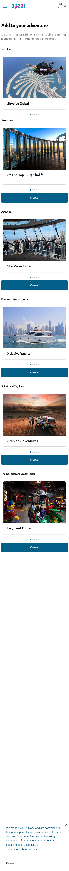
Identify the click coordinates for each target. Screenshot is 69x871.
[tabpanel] (34, 83)
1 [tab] (30, 114)
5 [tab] (38, 114)
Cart (63, 6)
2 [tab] (32, 114)
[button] (12, 863)
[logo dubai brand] (18, 6)
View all (34, 198)
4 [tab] (36, 114)
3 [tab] (34, 114)
